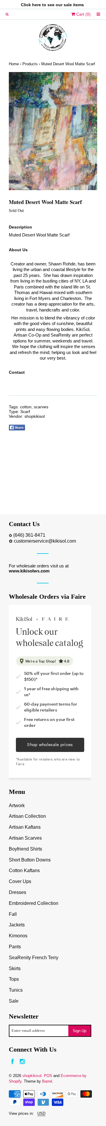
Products (30, 64)
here (36, 4)
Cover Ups (20, 881)
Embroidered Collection (33, 903)
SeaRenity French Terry (33, 957)
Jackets (17, 924)
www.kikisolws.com (29, 570)
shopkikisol (34, 416)
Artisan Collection (27, 816)
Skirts (15, 968)
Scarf (25, 411)
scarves (41, 406)
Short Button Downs (30, 859)
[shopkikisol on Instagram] (22, 1061)
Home (14, 64)
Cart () (83, 14)
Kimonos (18, 935)
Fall (13, 914)
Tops (14, 979)
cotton (26, 406)
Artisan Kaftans (25, 827)
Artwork (17, 805)
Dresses (17, 892)
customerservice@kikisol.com (45, 541)
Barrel (47, 1081)
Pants (15, 946)
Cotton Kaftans (24, 870)
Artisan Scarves (25, 838)
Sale (14, 1000)
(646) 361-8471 (29, 535)
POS (48, 1075)
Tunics (16, 990)
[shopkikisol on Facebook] (12, 1061)
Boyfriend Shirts (25, 848)
